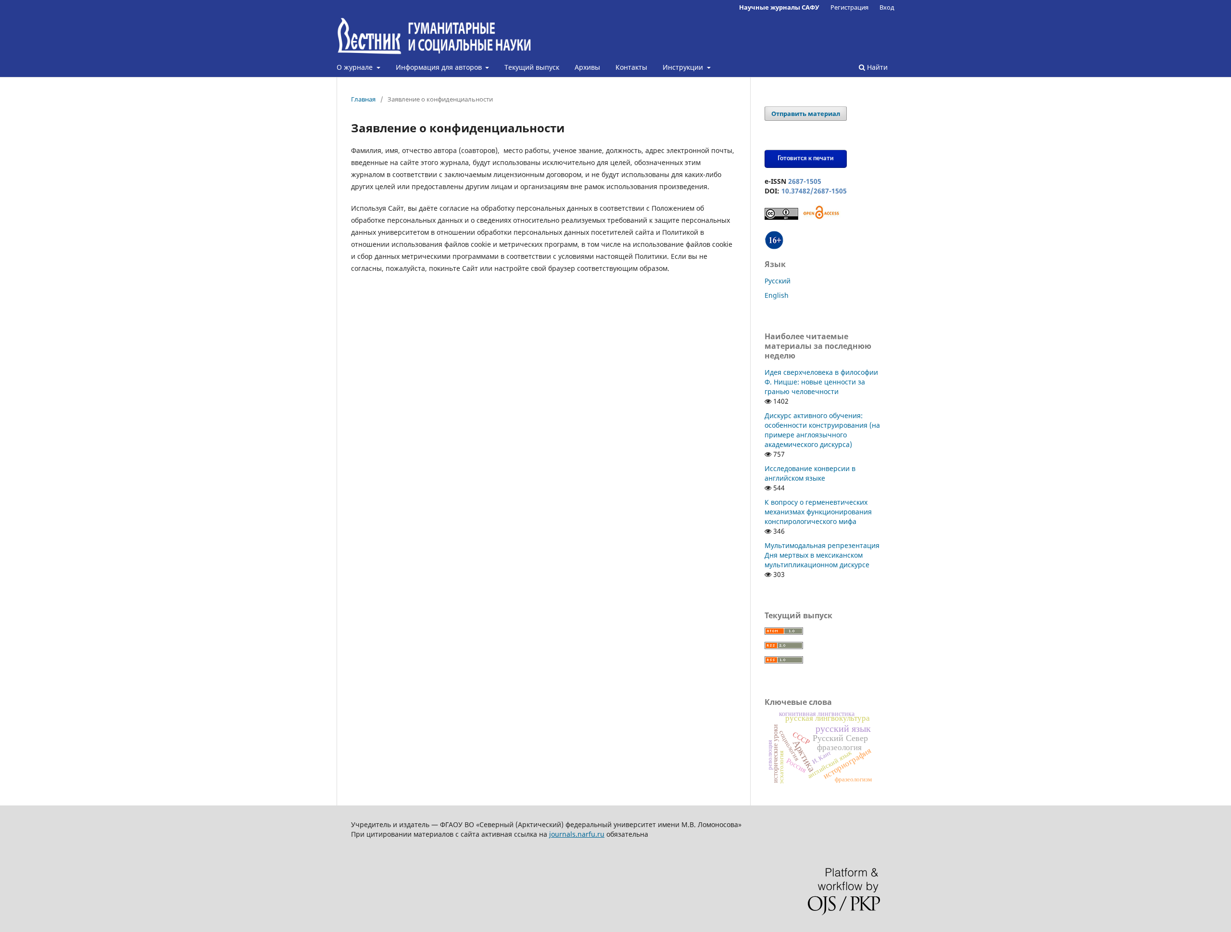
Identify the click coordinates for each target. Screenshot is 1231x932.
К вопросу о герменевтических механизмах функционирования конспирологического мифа (818, 512)
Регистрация (849, 7)
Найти (876, 67)
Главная (363, 99)
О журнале (356, 67)
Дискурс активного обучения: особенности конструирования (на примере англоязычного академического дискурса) (822, 430)
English (777, 295)
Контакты (631, 67)
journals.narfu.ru (576, 834)
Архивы (587, 67)
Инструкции (684, 67)
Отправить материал (805, 113)
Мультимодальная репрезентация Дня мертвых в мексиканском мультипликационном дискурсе (822, 555)
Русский (778, 280)
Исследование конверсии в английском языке (810, 473)
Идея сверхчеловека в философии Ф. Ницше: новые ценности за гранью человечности (821, 382)
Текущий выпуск (531, 67)
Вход (886, 7)
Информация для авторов (440, 67)
